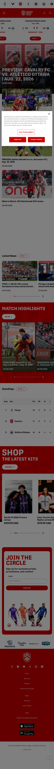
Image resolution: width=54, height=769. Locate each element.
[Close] (49, 114)
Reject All (17, 139)
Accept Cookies (36, 139)
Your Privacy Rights (26, 132)
